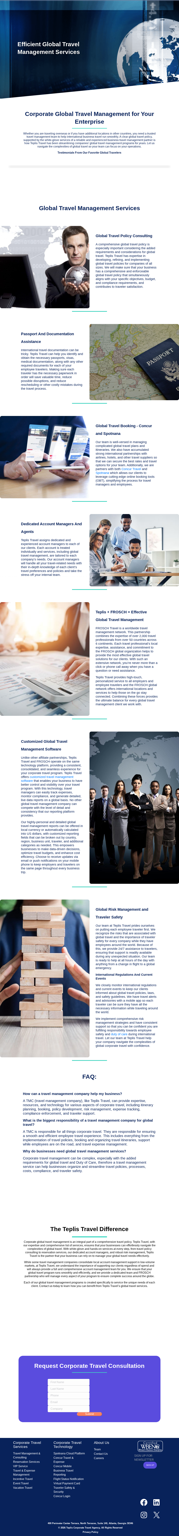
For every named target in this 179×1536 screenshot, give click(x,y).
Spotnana (102, 473)
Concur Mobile (62, 1466)
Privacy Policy (90, 1532)
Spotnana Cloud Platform (69, 1453)
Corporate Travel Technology (67, 1445)
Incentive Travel (23, 1479)
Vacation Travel (22, 1487)
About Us (101, 1443)
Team (97, 1449)
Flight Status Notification (68, 1479)
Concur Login (61, 1496)
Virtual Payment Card (66, 1483)
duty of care (119, 1034)
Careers (99, 1458)
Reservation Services (26, 1461)
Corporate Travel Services (27, 1445)
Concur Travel (131, 469)
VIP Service (20, 1466)
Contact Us (101, 1453)
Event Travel (21, 1483)
